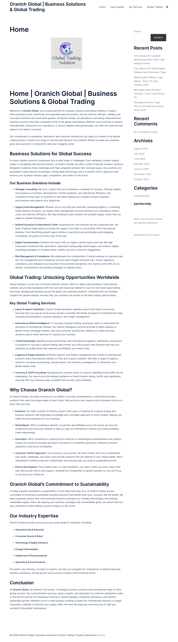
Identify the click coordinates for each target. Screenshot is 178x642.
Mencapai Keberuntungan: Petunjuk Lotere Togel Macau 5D (149, 93)
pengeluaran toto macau (147, 234)
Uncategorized (141, 195)
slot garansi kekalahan (145, 222)
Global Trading (155, 7)
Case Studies (117, 7)
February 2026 (141, 163)
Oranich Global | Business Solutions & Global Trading (48, 6)
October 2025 (141, 179)
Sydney (101, 635)
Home (102, 7)
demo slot (139, 219)
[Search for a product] (167, 7)
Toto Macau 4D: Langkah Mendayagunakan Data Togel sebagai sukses (149, 59)
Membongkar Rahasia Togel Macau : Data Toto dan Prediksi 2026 (148, 81)
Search (137, 31)
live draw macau (153, 219)
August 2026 (141, 148)
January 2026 (141, 169)
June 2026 (139, 158)
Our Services (135, 7)
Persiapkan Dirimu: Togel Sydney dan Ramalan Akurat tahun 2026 (149, 106)
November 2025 (142, 174)
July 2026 (139, 153)
